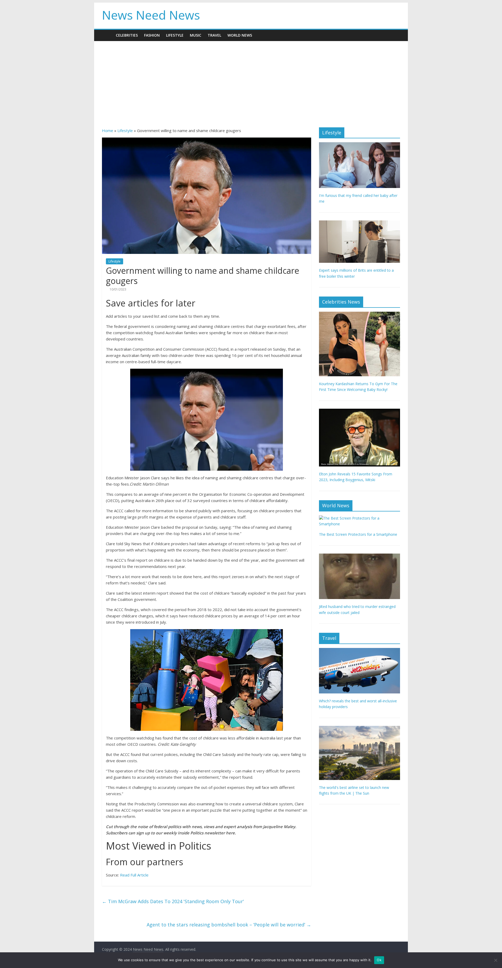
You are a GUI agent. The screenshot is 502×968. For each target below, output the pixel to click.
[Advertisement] (251, 80)
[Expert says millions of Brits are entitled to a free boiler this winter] (359, 223)
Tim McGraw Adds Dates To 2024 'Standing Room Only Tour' (173, 901)
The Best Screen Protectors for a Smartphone (358, 534)
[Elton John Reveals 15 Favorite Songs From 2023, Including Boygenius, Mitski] (359, 411)
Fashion (152, 35)
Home (107, 130)
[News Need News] (107, 35)
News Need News (151, 15)
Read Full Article (134, 875)
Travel (214, 35)
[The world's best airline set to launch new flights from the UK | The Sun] (359, 728)
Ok (379, 960)
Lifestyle (175, 35)
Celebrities (127, 35)
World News (239, 35)
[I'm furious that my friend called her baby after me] (359, 145)
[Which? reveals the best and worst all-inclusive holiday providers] (359, 650)
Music (195, 35)
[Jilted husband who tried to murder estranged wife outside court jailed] (359, 556)
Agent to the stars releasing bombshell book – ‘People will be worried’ (229, 924)
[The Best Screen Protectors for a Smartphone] (359, 518)
